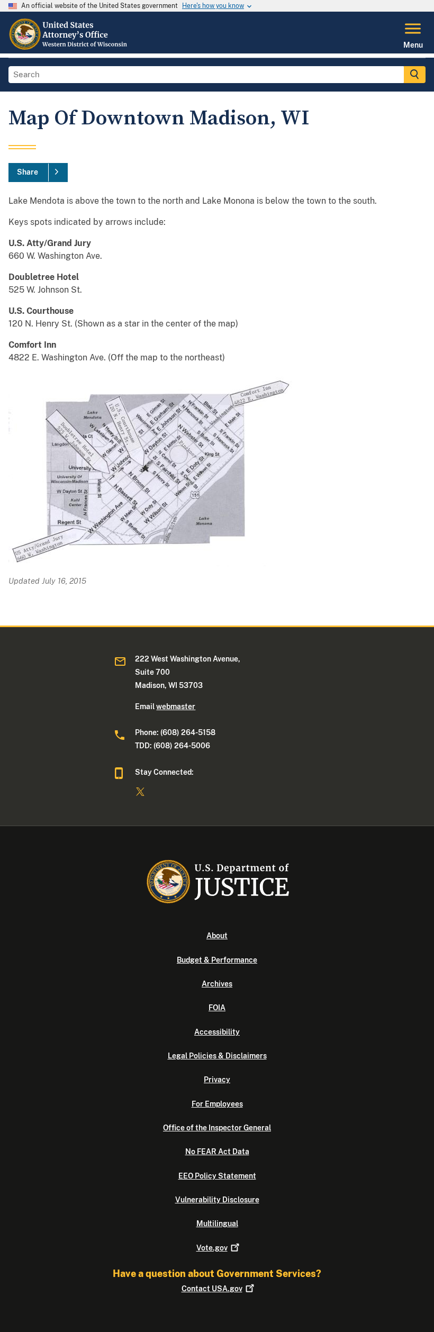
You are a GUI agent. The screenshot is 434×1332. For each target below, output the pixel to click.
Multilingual (217, 1223)
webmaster (175, 706)
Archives (217, 984)
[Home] (68, 47)
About (217, 935)
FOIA (217, 1007)
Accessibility (217, 1032)
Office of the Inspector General (217, 1127)
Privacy (217, 1079)
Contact (212, 1288)
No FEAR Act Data (217, 1151)
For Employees (217, 1104)
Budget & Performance (217, 960)
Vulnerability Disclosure (217, 1199)
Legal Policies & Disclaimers (217, 1056)
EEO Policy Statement (217, 1176)
